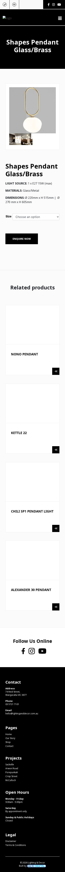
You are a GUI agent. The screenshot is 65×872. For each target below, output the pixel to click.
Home (8, 734)
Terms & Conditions (15, 845)
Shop (8, 742)
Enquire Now (22, 238)
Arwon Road (11, 768)
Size (9, 216)
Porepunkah (11, 772)
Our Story (10, 738)
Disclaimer (10, 841)
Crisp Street (11, 776)
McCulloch (10, 780)
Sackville (9, 764)
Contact (9, 746)
